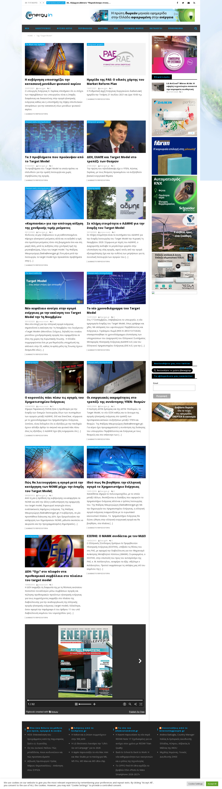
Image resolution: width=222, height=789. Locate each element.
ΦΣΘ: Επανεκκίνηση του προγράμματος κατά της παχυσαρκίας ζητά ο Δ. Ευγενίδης (45, 739)
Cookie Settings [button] (195, 783)
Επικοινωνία (175, 28)
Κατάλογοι (156, 28)
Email (155, 383)
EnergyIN (104, 541)
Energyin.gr (43, 166)
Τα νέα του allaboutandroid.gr (126, 729)
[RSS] (194, 3)
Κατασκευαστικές (56, 3)
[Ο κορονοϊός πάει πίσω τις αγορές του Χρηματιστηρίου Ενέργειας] (54, 377)
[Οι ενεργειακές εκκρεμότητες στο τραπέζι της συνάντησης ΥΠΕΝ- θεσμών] (116, 377)
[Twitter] (183, 3)
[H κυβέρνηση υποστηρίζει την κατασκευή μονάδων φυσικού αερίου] (54, 59)
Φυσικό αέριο (64, 28)
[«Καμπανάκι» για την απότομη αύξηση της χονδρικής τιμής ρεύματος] (54, 203)
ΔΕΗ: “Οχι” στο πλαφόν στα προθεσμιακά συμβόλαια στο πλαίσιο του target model (53, 576)
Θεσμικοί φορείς (134, 28)
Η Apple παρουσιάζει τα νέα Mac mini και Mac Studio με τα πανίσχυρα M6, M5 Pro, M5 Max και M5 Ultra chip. (89, 757)
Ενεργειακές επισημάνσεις (38, 122)
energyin (41, 88)
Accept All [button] (212, 783)
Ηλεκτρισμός (43, 28)
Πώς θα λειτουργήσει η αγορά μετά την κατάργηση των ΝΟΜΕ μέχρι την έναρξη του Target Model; (54, 487)
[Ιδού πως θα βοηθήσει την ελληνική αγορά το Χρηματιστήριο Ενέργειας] (116, 462)
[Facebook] (177, 3)
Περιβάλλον (85, 28)
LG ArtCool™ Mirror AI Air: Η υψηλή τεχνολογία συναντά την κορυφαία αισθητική (181, 86)
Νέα (27, 28)
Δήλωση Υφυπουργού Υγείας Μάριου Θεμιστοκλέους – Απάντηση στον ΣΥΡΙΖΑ (45, 765)
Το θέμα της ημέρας (35, 44)
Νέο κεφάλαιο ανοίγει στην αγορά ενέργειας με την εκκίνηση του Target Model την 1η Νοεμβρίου (53, 312)
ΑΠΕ (116, 28)
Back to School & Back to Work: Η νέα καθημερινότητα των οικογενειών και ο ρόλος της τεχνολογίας (134, 757)
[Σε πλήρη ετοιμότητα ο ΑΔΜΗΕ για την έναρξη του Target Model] (116, 203)
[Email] (188, 3)
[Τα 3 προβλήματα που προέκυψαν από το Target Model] (54, 137)
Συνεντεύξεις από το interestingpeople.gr (173, 729)
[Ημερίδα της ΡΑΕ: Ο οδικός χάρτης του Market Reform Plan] (116, 59)
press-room (105, 232)
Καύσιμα (103, 28)
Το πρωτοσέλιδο (33, 273)
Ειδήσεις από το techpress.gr (82, 729)
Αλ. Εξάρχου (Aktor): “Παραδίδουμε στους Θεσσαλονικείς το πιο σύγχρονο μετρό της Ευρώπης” (89, 3)
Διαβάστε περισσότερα (37, 114)
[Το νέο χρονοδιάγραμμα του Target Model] (116, 288)
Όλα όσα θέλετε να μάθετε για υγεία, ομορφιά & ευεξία (44, 729)
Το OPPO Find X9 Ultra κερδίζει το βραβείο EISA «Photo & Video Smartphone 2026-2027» (132, 770)
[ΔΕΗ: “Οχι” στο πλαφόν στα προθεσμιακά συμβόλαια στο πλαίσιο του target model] (54, 551)
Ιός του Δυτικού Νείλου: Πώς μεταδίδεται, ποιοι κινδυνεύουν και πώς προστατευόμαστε (45, 752)
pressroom (43, 585)
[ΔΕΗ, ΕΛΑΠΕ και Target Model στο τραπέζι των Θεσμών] (116, 137)
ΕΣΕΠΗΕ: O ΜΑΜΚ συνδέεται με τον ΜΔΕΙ (116, 536)
